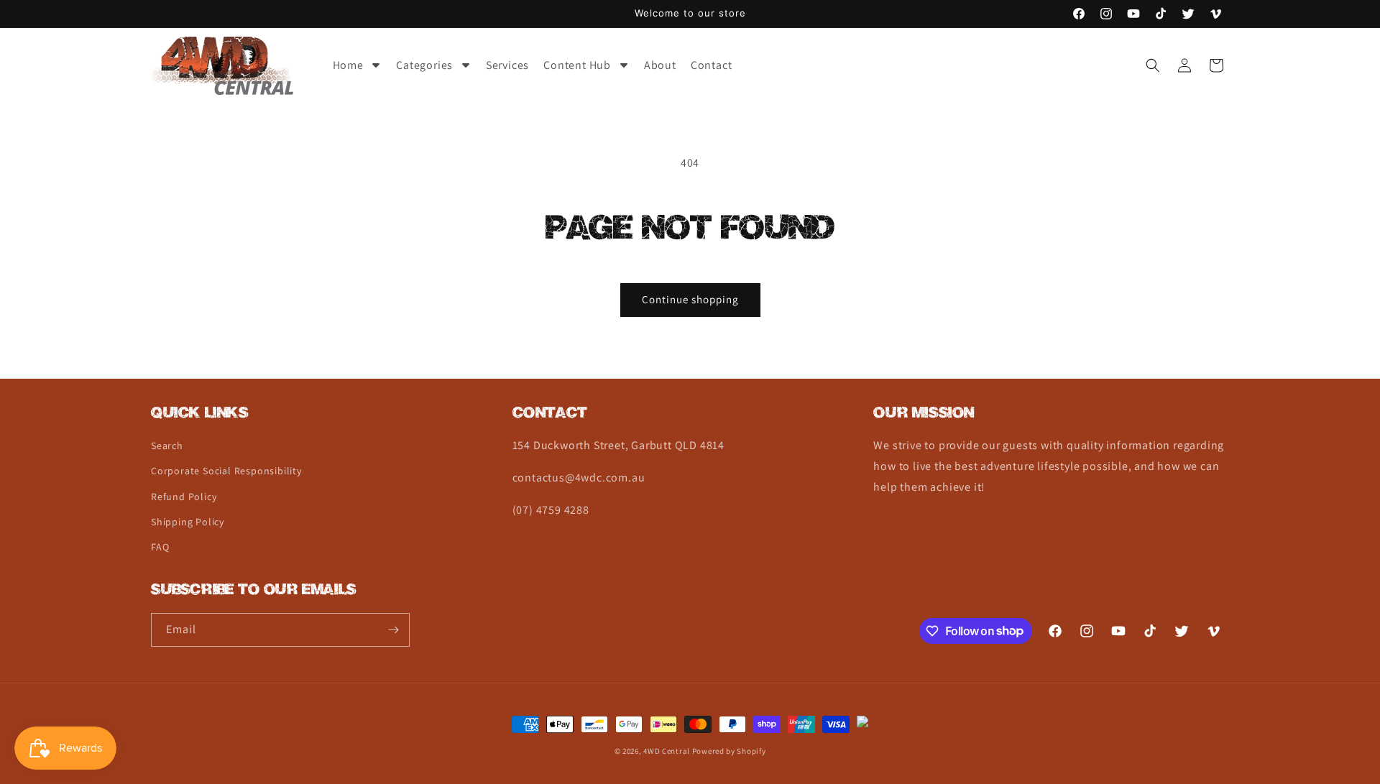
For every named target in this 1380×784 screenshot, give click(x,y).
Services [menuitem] (507, 65)
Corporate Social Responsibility (226, 470)
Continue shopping (690, 299)
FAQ (160, 546)
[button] (1153, 65)
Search (167, 445)
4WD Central (666, 751)
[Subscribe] (393, 630)
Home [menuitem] (348, 65)
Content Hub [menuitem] (577, 65)
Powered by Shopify (729, 751)
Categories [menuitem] (424, 65)
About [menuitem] (660, 65)
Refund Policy (183, 496)
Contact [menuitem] (711, 65)
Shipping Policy (187, 521)
